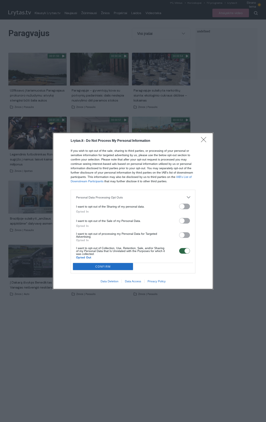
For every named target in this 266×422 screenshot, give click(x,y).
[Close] (205, 141)
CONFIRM (103, 266)
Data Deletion (109, 281)
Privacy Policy (157, 281)
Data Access (133, 281)
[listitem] (133, 197)
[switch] (184, 206)
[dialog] (133, 211)
